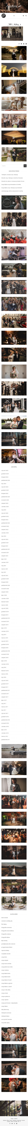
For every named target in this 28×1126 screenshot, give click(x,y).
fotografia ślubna (5, 937)
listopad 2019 (4, 615)
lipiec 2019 (4, 628)
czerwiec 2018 (5, 664)
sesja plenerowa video (7, 967)
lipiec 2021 (4, 559)
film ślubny (4, 924)
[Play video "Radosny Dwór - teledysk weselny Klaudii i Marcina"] (14, 439)
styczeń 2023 (4, 513)
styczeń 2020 (4, 608)
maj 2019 (3, 634)
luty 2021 (3, 572)
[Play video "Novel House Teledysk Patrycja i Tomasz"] (14, 886)
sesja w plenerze (5, 996)
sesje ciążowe (4, 999)
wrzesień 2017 (5, 693)
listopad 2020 (4, 582)
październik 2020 (5, 585)
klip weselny (4, 940)
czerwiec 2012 (5, 733)
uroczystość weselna (6, 1019)
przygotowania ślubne (6, 947)
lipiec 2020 (4, 595)
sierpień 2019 (4, 624)
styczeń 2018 (4, 680)
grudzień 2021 (5, 542)
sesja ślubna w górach (6, 983)
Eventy (8, 1121)
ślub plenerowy (5, 1009)
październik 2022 (5, 523)
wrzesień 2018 (5, 654)
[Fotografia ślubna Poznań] (14, 6)
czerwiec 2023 (5, 506)
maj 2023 (3, 510)
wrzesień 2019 (5, 621)
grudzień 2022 (5, 516)
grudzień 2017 (5, 683)
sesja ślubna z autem (6, 986)
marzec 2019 (4, 638)
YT (20, 1121)
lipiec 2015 (4, 729)
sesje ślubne (4, 1006)
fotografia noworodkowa (7, 930)
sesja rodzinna (5, 970)
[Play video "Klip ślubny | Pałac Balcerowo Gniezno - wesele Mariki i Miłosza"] (14, 903)
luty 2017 (3, 710)
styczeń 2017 (4, 713)
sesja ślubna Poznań (6, 980)
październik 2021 (5, 549)
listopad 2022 (4, 519)
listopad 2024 (4, 477)
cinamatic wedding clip (6, 921)
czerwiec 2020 (5, 598)
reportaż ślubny (5, 950)
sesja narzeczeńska (6, 963)
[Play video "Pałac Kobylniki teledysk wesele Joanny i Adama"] (14, 853)
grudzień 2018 (5, 644)
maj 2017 (3, 703)
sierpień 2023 (4, 503)
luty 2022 (3, 536)
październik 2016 (5, 720)
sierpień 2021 (4, 555)
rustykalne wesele (5, 953)
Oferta (12, 1121)
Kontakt (15, 1121)
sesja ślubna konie (5, 976)
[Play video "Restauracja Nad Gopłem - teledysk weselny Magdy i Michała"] (14, 768)
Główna (4, 1120)
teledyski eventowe (6, 1012)
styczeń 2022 (4, 539)
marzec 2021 (4, 569)
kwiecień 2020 (5, 601)
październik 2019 (5, 618)
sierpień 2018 (4, 657)
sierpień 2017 (4, 697)
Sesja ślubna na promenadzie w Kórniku (11, 184)
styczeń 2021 (4, 575)
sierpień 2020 (4, 592)
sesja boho (4, 957)
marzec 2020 (4, 605)
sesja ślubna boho (5, 973)
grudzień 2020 (5, 578)
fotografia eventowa (6, 927)
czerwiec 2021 (5, 562)
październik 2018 (5, 651)
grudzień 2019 (5, 611)
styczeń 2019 (4, 641)
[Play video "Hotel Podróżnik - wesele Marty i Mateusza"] (14, 1068)
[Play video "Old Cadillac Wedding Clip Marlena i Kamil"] (14, 104)
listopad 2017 (4, 687)
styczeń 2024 (4, 487)
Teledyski (14, 1120)
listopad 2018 (4, 647)
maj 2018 (3, 667)
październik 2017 (5, 690)
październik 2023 (5, 496)
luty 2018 (3, 677)
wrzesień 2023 (5, 500)
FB (18, 1121)
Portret (23, 1120)
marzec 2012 (4, 736)
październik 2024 (5, 480)
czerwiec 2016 (5, 726)
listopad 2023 (4, 493)
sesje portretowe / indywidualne (9, 1003)
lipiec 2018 (4, 661)
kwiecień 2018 (5, 670)
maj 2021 (3, 565)
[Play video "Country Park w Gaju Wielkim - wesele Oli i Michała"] (14, 456)
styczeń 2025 (4, 470)
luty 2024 (3, 483)
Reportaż (19, 1120)
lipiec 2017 (4, 700)
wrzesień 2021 (5, 552)
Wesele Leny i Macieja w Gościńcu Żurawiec (12, 178)
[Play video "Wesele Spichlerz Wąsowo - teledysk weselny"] (14, 87)
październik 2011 (5, 739)
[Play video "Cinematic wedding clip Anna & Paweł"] (14, 70)
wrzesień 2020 (5, 588)
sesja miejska (4, 960)
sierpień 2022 (4, 529)
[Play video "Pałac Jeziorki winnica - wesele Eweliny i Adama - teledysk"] (14, 819)
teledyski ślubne (5, 1016)
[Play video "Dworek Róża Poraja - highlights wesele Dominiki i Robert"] (14, 355)
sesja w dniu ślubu (5, 990)
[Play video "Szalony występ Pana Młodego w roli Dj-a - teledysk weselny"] (14, 253)
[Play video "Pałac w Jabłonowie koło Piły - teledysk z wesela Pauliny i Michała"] (14, 1085)
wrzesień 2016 (5, 723)
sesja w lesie (4, 993)
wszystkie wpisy (5, 1022)
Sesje (10, 1120)
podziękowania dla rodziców (8, 944)
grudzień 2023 (5, 490)
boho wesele (4, 917)
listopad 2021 (4, 546)
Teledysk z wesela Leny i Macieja (9, 174)
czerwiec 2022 (5, 532)
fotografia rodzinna (6, 934)
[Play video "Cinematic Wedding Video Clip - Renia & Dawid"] (14, 53)
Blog (8, 1120)
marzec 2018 (4, 674)
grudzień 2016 (5, 716)
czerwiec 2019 (5, 631)
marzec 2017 (4, 706)
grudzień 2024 (5, 473)
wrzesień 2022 (5, 526)
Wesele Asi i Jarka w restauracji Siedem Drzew (12, 181)
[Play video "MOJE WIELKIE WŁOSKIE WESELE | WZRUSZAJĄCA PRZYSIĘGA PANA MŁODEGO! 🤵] (14, 802)
